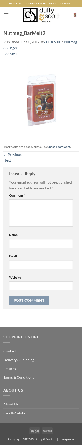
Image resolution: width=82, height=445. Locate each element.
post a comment (59, 147)
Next (9, 160)
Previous (12, 154)
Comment (17, 195)
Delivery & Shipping (18, 359)
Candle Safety (14, 413)
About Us (10, 404)
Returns (9, 368)
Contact (9, 351)
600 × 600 (52, 42)
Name (13, 235)
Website (15, 277)
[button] (6, 14)
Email (13, 256)
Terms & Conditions (18, 377)
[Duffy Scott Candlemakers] (41, 15)
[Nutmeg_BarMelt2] (41, 99)
